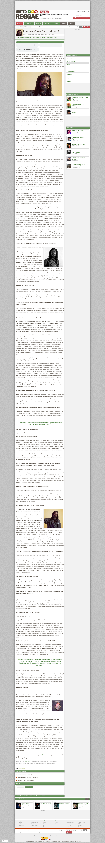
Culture (55, 23)
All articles (69, 58)
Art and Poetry (71, 61)
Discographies (34, 825)
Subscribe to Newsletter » (81, 18)
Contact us (27, 832)
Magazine (29, 23)
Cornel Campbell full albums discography (28, 777)
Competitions (69, 824)
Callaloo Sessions (70, 822)
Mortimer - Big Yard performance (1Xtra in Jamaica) (83, 805)
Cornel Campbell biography (25, 774)
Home (19, 23)
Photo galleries (71, 71)
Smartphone (81, 822)
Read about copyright (58, 830)
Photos (44, 824)
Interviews (69, 68)
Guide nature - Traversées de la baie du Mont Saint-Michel (60, 841)
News (20, 822)
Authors (21, 826)
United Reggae (23, 830)
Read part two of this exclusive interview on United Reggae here (31, 754)
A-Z (40, 832)
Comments (69, 825)
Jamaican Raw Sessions (43, 841)
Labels (32, 826)
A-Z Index (68, 826)
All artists (33, 824)
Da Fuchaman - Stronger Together (78, 158)
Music (44, 825)
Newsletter (81, 825)
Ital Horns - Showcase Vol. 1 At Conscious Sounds (80, 165)
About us (23, 832)
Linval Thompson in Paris (78, 144)
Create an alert (29, 786)
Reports (69, 78)
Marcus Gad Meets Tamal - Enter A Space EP (79, 151)
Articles (22, 26)
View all (87, 798)
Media (47, 23)
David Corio (47, 34)
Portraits (69, 74)
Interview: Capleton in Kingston (77, 104)
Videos (44, 822)
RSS (79, 824)
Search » (86, 27)
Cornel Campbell (22, 768)
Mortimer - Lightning (64, 803)
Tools (71, 23)
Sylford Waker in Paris (77, 130)
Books (56, 822)
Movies (56, 824)
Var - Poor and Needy (46, 803)
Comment (52, 34)
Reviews (69, 81)
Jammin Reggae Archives (33, 841)
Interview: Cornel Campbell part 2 (26, 780)
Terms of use (17, 832)
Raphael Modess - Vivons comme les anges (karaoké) (26, 805)
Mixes (44, 826)
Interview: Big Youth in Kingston (78, 138)
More (64, 23)
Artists (38, 23)
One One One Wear (77, 841)
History (69, 64)
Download (21, 825)
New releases (34, 822)
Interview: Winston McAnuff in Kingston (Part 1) (80, 98)
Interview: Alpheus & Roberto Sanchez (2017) (79, 111)
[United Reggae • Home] (27, 19)
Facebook (80, 826)
